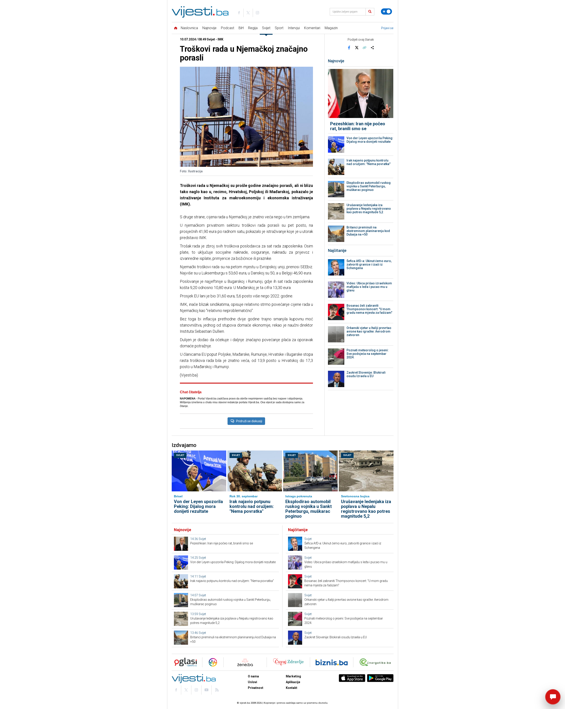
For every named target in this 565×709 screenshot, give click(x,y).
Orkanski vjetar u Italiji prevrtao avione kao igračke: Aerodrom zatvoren (369, 331)
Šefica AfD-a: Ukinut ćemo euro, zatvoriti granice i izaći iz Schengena (369, 264)
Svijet (266, 28)
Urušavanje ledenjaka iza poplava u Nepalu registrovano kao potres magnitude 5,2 (369, 208)
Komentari (312, 28)
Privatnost (255, 688)
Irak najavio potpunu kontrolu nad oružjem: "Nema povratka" (368, 162)
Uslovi (252, 682)
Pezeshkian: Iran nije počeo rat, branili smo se (357, 126)
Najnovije (209, 28)
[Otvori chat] (553, 696)
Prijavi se (387, 28)
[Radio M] (184, 662)
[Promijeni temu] (386, 11)
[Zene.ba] (245, 662)
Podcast (227, 28)
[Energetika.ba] (376, 662)
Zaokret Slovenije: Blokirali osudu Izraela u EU (366, 374)
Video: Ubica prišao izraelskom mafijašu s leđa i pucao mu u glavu (369, 286)
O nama (253, 676)
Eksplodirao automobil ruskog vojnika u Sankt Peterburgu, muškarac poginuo (369, 186)
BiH (241, 28)
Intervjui (294, 28)
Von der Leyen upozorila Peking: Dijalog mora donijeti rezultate (370, 139)
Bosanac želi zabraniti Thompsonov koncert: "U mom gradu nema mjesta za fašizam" (369, 309)
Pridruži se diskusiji (249, 421)
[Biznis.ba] (332, 662)
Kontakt (291, 688)
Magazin (331, 28)
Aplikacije (293, 682)
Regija (253, 28)
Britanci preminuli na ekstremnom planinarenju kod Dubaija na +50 (368, 231)
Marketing (293, 676)
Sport (279, 28)
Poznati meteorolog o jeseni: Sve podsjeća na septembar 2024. (368, 353)
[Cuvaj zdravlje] (288, 662)
